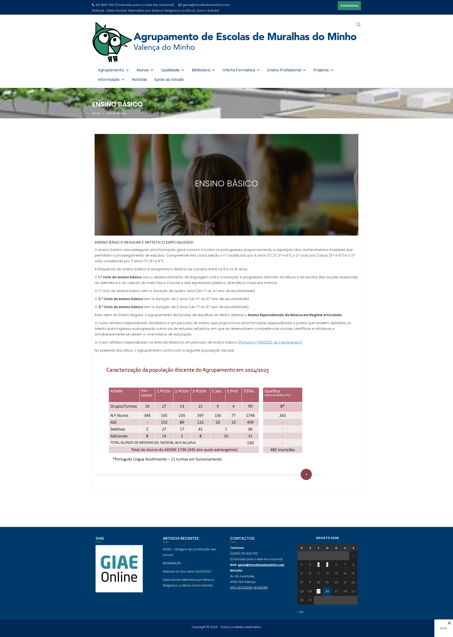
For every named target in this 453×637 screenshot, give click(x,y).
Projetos (321, 70)
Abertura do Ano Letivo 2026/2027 (187, 571)
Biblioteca (201, 70)
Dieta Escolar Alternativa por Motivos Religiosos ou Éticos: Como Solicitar (163, 10)
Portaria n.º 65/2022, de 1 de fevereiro (270, 342)
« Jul (300, 612)
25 (318, 591)
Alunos (142, 70)
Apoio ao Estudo (169, 79)
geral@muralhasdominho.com (206, 5)
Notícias (139, 79)
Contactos (349, 5)
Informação (109, 79)
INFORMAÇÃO (172, 563)
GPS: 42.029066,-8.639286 (249, 587)
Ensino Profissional (284, 70)
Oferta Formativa (238, 70)
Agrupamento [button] (111, 70)
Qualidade (170, 70)
